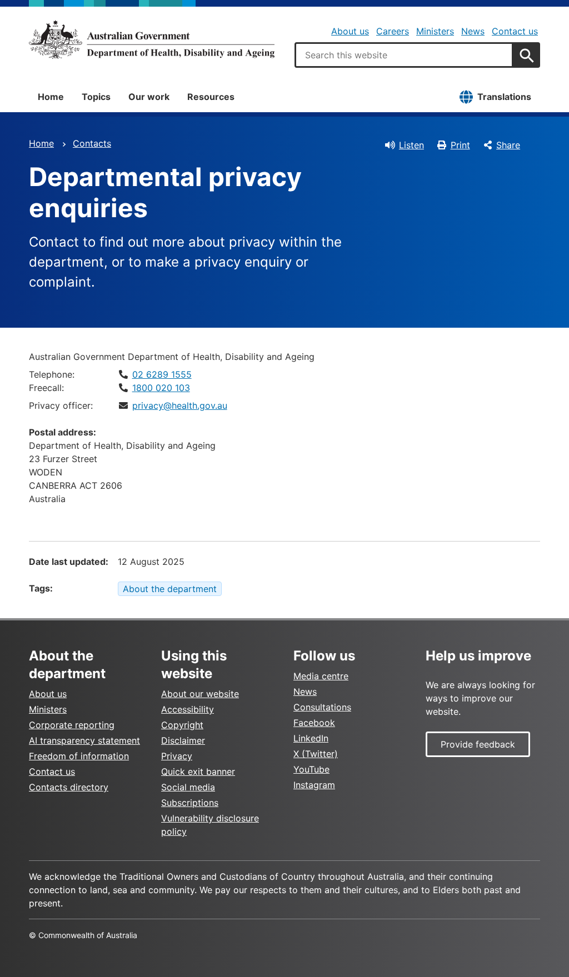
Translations (504, 96)
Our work (148, 96)
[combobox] (404, 55)
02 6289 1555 (162, 374)
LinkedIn (310, 738)
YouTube (311, 769)
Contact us (515, 31)
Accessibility (187, 709)
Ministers (435, 31)
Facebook (314, 722)
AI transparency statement (84, 740)
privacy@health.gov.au (179, 405)
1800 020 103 (161, 387)
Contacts (92, 143)
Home (51, 96)
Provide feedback (478, 744)
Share (508, 145)
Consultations (322, 707)
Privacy (176, 755)
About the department (170, 588)
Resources (210, 96)
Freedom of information (79, 755)
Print (460, 145)
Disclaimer (183, 740)
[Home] (151, 39)
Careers (392, 31)
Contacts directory (68, 787)
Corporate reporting (71, 724)
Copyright (182, 724)
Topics (96, 96)
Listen (411, 145)
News (473, 31)
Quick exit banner (198, 771)
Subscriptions (189, 802)
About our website (200, 693)
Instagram (314, 784)
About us (350, 31)
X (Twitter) (315, 753)
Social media (188, 787)
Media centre (320, 676)
